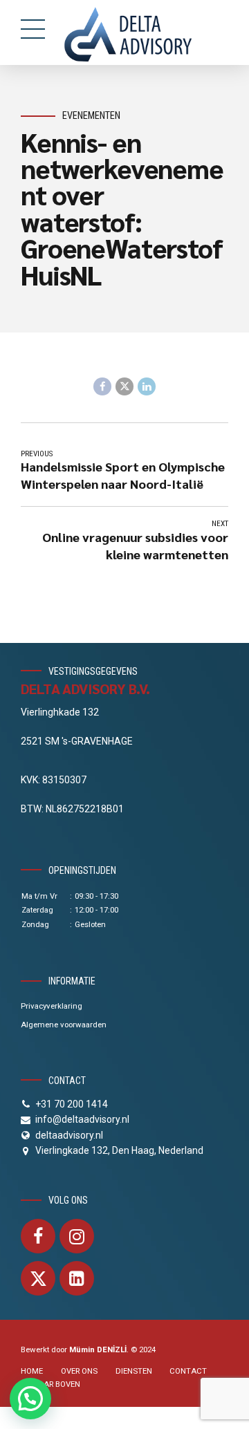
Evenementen (91, 116)
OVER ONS (79, 1371)
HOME (32, 1371)
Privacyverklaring (51, 1006)
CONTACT (188, 1371)
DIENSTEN (134, 1371)
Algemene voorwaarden (64, 1024)
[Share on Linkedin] (147, 386)
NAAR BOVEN (56, 1384)
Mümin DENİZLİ (98, 1349)
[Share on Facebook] (102, 386)
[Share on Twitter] (124, 386)
